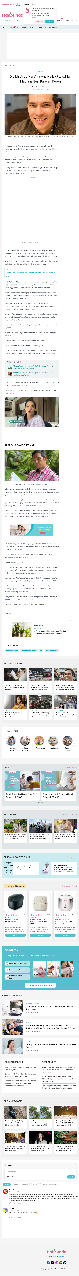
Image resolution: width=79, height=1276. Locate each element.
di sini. (41, 382)
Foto (45, 27)
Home (7, 65)
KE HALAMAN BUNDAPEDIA (39, 985)
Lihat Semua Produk (69, 886)
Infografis (53, 27)
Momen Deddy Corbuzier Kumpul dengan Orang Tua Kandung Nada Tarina (32, 373)
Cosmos (58, 917)
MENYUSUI (19, 20)
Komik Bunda (22, 27)
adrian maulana (12, 651)
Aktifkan (49, 21)
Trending (32, 27)
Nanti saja (40, 21)
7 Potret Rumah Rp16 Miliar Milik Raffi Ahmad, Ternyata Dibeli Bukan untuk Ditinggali (33, 367)
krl (41, 651)
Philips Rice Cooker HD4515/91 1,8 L (11, 921)
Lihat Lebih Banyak (70, 814)
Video (40, 27)
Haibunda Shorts (8, 27)
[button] (74, 744)
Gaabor (33, 917)
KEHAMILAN (6, 20)
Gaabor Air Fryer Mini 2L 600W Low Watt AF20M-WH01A (39, 922)
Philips (7, 917)
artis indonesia (52, 651)
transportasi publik (29, 651)
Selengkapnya (72, 857)
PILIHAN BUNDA (56, 20)
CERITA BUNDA (71, 20)
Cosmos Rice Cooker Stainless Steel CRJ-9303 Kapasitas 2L (64, 922)
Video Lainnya (71, 767)
